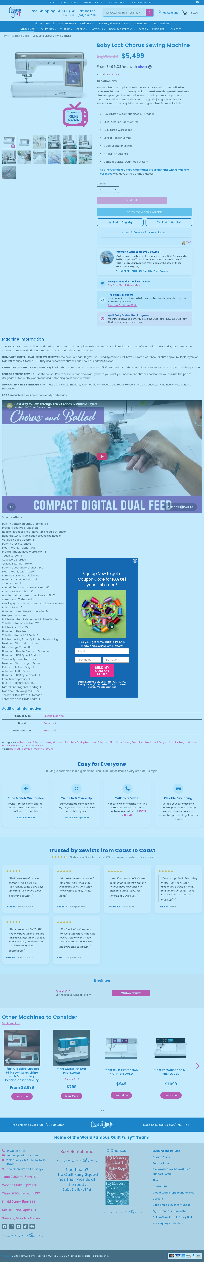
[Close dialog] (135, 560)
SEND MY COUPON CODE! (102, 671)
